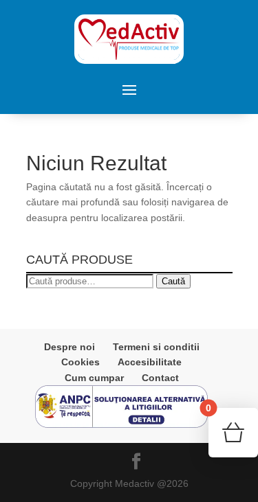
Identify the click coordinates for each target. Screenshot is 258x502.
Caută (173, 281)
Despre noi (69, 346)
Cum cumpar (94, 377)
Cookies (80, 361)
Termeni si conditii (156, 346)
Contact (160, 377)
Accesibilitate (150, 361)
